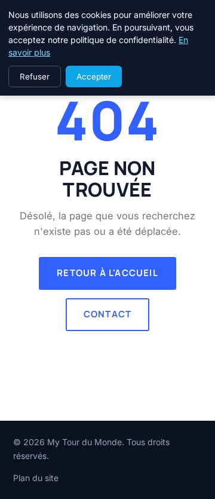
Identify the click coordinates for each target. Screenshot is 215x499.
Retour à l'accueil (107, 273)
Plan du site (36, 478)
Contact (107, 314)
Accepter (93, 76)
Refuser (35, 76)
